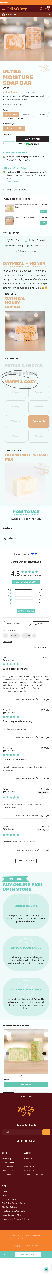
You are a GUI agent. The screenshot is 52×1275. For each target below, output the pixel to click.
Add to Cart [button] (26, 1084)
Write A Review (26, 611)
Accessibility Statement (19, 1239)
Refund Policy (17, 1236)
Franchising (29, 1170)
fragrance (15, 635)
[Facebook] (22, 1140)
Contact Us (6, 1191)
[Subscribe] (46, 1132)
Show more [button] (7, 641)
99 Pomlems (27, 114)
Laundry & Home (9, 1170)
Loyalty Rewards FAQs (11, 1215)
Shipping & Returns (10, 1199)
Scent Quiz (6, 1174)
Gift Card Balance (9, 1207)
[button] (41, 9)
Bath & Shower (8, 1162)
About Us (28, 1158)
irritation (26, 635)
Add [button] (43, 211)
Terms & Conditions (33, 1236)
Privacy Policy (36, 1239)
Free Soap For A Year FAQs (13, 1211)
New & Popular (8, 1158)
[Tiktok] (34, 1140)
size (5, 635)
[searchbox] (17, 623)
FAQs (4, 1195)
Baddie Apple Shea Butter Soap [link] (26, 205)
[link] (9, 208)
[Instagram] (30, 1140)
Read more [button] (47, 678)
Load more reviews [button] (26, 860)
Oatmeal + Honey (11, 114)
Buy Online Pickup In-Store (13, 1203)
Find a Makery (30, 1166)
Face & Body (7, 1166)
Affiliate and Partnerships (34, 1174)
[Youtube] (26, 1140)
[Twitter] (18, 1140)
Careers (27, 1162)
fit (34, 635)
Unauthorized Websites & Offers (15, 1219)
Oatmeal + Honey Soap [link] (24, 217)
